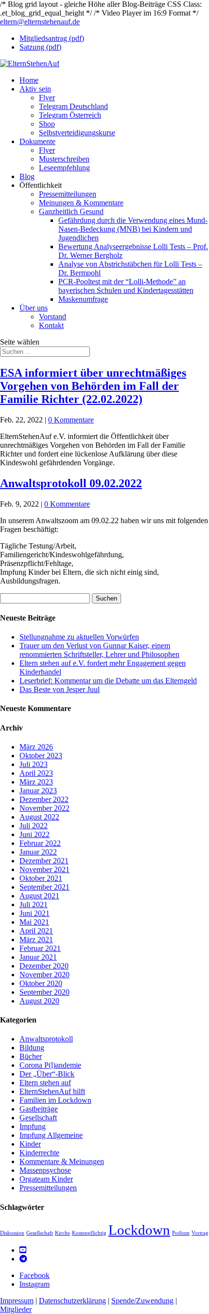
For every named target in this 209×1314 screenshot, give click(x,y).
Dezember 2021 (44, 861)
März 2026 (36, 747)
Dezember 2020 (44, 966)
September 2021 (44, 887)
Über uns (33, 308)
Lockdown (139, 1230)
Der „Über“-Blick (46, 1074)
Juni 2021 (34, 913)
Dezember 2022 (44, 799)
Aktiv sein (35, 89)
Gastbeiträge (38, 1109)
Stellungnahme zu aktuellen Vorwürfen (79, 637)
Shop (47, 124)
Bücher (30, 1056)
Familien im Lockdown (55, 1100)
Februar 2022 (40, 843)
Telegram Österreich (70, 115)
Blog (27, 176)
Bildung (31, 1047)
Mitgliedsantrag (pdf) (51, 38)
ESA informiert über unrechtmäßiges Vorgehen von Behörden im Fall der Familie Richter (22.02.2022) (93, 385)
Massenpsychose (45, 1170)
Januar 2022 (38, 852)
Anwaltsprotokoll (46, 1039)
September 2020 (44, 992)
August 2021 (39, 896)
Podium (181, 1233)
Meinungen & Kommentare (81, 203)
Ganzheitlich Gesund (71, 211)
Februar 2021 (40, 948)
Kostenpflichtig (89, 1233)
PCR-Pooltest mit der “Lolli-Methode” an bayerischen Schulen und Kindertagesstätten (125, 285)
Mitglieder (16, 1309)
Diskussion (12, 1233)
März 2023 (36, 782)
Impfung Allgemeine (51, 1135)
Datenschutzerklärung (72, 1300)
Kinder (30, 1144)
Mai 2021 (34, 922)
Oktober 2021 (40, 878)
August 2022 (39, 817)
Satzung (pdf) (40, 47)
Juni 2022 (34, 834)
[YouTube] (22, 1250)
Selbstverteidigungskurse (77, 132)
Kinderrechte (39, 1153)
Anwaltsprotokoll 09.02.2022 (71, 483)
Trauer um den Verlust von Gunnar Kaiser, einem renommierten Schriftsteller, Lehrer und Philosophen (99, 649)
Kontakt (51, 325)
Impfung (32, 1126)
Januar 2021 (38, 957)
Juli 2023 (33, 764)
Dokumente (37, 141)
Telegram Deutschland (73, 106)
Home (28, 80)
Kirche (62, 1233)
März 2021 (36, 939)
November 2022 (44, 808)
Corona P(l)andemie (50, 1065)
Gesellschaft (38, 1117)
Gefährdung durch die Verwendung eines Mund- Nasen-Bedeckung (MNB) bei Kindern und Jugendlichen (133, 229)
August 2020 (39, 1001)
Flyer (47, 97)
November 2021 (44, 869)
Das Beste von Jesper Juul (59, 689)
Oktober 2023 (40, 755)
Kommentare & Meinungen (61, 1161)
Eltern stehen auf (45, 1082)
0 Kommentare (71, 420)
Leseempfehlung (64, 168)
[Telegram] (23, 1259)
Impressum (17, 1300)
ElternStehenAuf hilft (52, 1091)
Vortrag (200, 1233)
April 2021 (36, 931)
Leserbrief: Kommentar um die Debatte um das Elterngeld (108, 680)
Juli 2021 (33, 904)
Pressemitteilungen (67, 194)
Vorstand (52, 316)
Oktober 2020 (40, 983)
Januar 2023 (38, 790)
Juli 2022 (33, 825)
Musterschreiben (64, 159)
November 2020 (44, 974)
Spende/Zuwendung (142, 1300)
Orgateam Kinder (46, 1179)
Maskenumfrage (83, 299)
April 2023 (36, 773)
